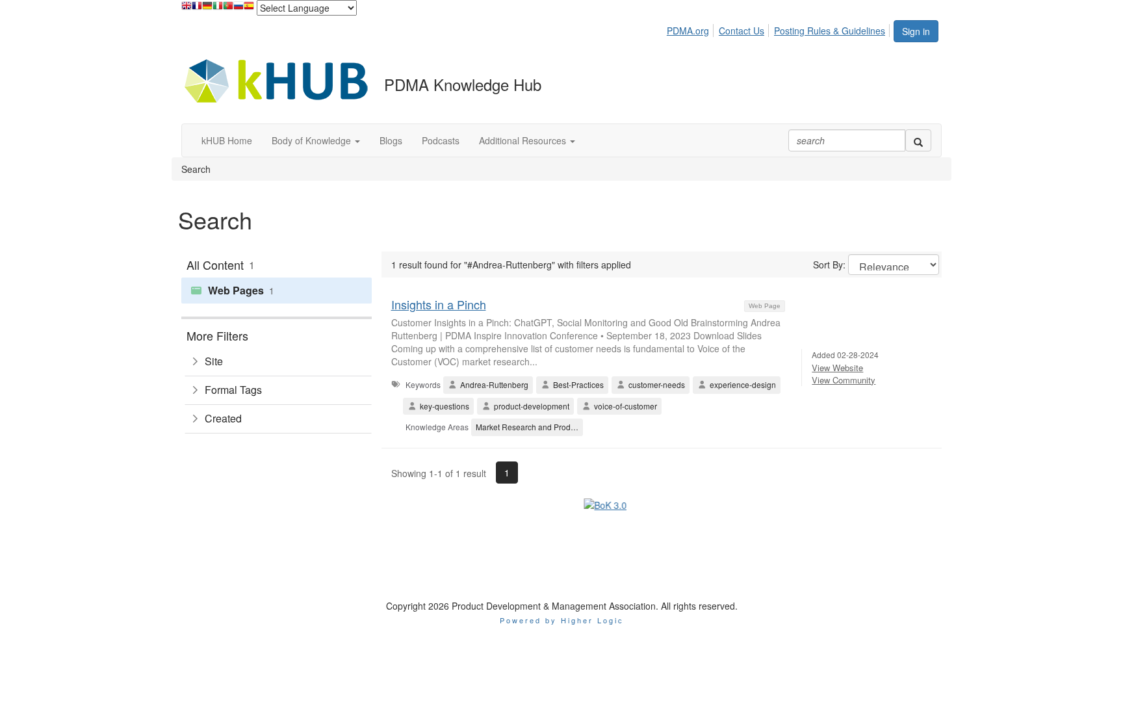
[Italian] (218, 9)
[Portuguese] (228, 9)
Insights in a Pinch (438, 304)
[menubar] (779, 28)
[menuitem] (691, 28)
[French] (197, 9)
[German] (207, 9)
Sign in (916, 31)
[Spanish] (249, 9)
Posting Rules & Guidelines (829, 30)
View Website (837, 367)
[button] (316, 140)
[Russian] (238, 9)
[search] (918, 140)
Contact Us (741, 30)
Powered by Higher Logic (562, 558)
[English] (186, 9)
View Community (843, 380)
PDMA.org (688, 30)
